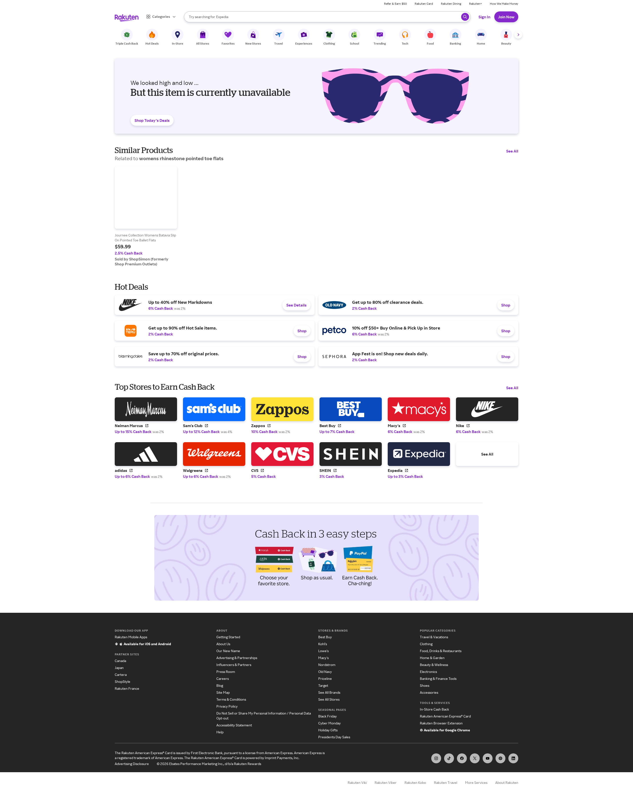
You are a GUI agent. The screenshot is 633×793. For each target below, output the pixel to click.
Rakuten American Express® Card (445, 716)
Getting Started (228, 637)
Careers (222, 678)
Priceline (325, 678)
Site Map (223, 692)
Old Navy (325, 671)
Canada (120, 661)
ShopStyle (122, 681)
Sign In (484, 16)
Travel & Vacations (434, 637)
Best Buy (325, 637)
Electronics (428, 671)
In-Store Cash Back (434, 709)
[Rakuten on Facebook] (462, 758)
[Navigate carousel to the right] (518, 35)
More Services (476, 782)
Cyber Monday (329, 723)
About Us (223, 644)
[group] (146, 216)
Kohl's (322, 644)
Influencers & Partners (233, 665)
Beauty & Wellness (434, 665)
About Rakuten (506, 782)
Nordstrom (326, 665)
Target (323, 685)
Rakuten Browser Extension (441, 723)
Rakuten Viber (386, 782)
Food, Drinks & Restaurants (440, 651)
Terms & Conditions (231, 699)
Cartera (121, 674)
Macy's (323, 658)
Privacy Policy (227, 706)
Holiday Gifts (328, 730)
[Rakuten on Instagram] (436, 758)
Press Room (225, 671)
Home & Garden (432, 658)
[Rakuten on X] (475, 758)
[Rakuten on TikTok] (449, 758)
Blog (219, 685)
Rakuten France (127, 688)
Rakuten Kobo (415, 782)
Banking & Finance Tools (438, 678)
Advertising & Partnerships (236, 658)
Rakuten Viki (357, 782)
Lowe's (323, 651)
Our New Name (228, 651)
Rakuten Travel (445, 782)
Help (220, 732)
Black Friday (327, 716)
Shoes (424, 685)
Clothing (426, 644)
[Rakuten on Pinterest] (500, 758)
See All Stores (328, 699)
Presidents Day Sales (334, 737)
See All (512, 151)
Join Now (506, 16)
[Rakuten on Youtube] (488, 758)
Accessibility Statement (234, 725)
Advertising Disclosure (132, 764)
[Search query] (465, 16)
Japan (119, 667)
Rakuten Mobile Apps (131, 637)
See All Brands (329, 692)
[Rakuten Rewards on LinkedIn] (513, 758)
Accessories (429, 692)
